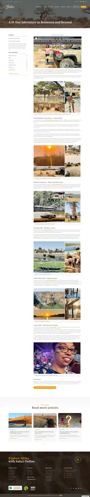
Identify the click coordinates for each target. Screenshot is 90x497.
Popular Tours (30, 477)
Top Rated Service (17, 488)
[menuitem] (39, 6)
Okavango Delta (47, 229)
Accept (60, 495)
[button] (6, 427)
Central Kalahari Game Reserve (52, 120)
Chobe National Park (51, 280)
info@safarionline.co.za (18, 1)
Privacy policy (56, 495)
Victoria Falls (53, 327)
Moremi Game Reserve (57, 184)
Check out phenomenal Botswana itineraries (45, 387)
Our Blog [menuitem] (63, 6)
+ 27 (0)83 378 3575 (8, 1)
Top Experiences (31, 479)
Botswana (51, 71)
